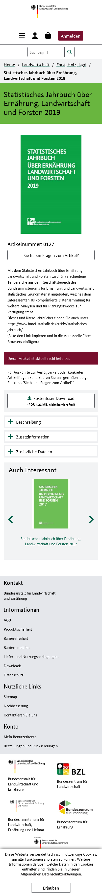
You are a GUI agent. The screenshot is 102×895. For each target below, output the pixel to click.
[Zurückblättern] (11, 519)
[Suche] (70, 52)
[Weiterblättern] (91, 519)
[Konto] (36, 36)
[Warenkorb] (49, 36)
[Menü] (23, 36)
